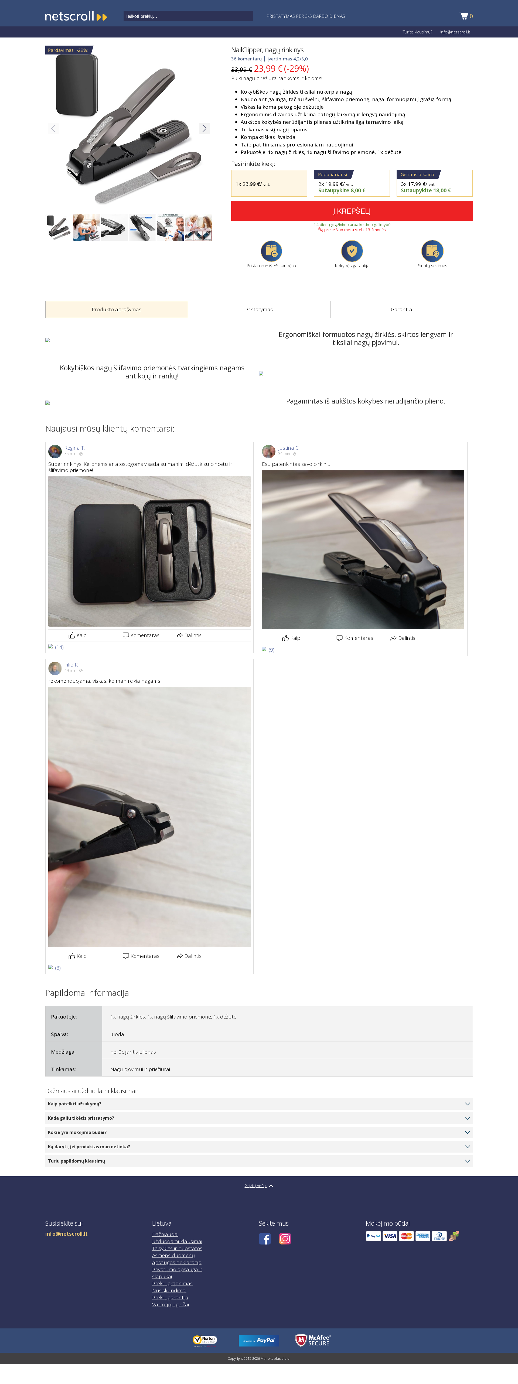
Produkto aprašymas (116, 309)
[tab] (116, 309)
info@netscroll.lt (455, 32)
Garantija (401, 309)
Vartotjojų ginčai (170, 1304)
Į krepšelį (352, 211)
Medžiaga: (63, 1051)
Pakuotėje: (64, 1016)
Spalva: (59, 1034)
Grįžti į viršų (256, 1185)
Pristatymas (259, 309)
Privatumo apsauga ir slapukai (177, 1273)
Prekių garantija (170, 1297)
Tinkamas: (63, 1069)
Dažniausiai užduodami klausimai (177, 1238)
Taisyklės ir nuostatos (177, 1248)
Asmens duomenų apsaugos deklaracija (177, 1259)
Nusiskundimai (169, 1290)
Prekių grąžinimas (172, 1283)
